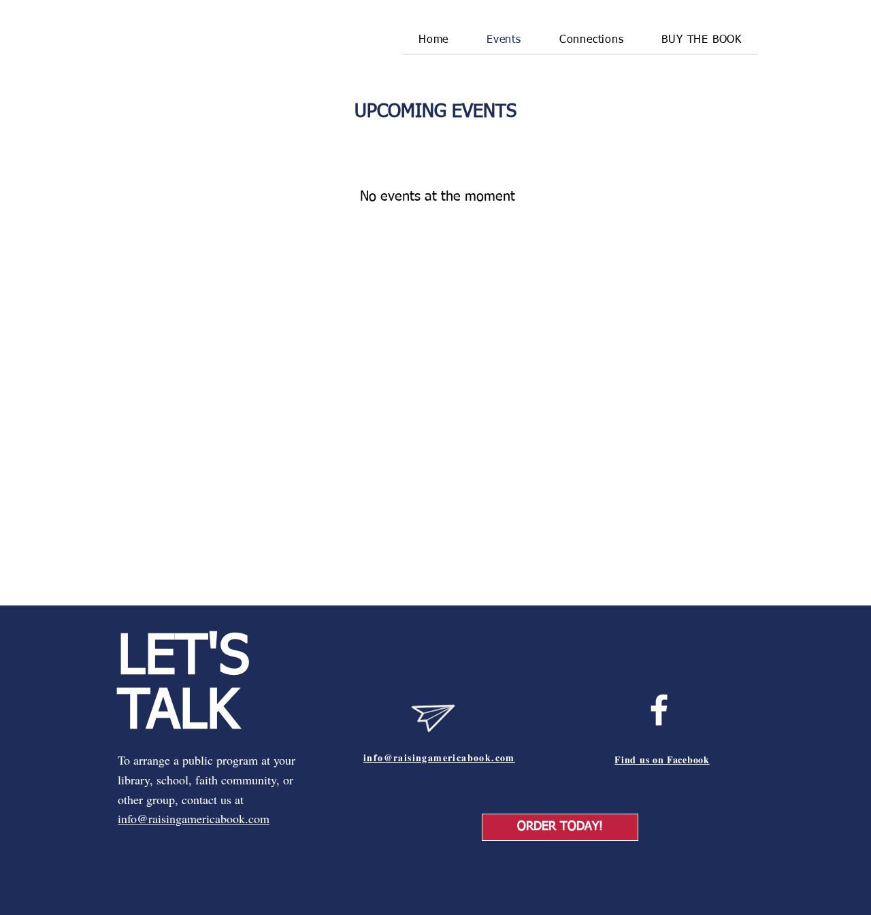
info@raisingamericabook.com (193, 818)
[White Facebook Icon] (659, 710)
